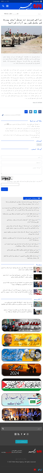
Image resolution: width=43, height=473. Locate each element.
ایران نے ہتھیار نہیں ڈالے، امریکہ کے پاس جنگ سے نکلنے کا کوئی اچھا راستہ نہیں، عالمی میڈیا (17, 291)
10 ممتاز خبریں (32, 198)
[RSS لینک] (18, 434)
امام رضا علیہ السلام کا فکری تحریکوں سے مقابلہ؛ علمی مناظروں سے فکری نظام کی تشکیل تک (17, 304)
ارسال (4, 189)
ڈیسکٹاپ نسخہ (21, 441)
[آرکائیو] (15, 434)
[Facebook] (21, 434)
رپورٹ (39, 264)
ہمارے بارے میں (21, 458)
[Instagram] (27, 434)
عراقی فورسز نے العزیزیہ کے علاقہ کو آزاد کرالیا (23, 128)
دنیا (39, 13)
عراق (39, 144)
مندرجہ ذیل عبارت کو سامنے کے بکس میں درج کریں (24, 181)
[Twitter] (24, 434)
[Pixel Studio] (34, 470)
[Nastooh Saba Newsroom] (39, 470)
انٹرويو (38, 299)
